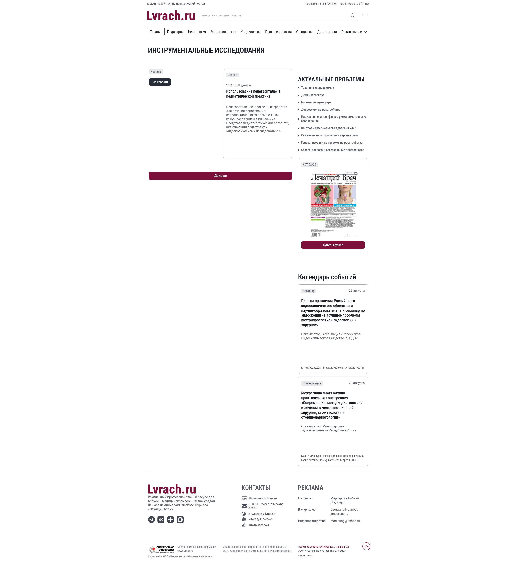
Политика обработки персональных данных (323, 546)
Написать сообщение (263, 498)
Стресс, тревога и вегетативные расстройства (332, 150)
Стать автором (259, 525)
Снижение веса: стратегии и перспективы (329, 135)
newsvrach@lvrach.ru (262, 513)
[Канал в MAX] (181, 519)
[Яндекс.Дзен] (171, 519)
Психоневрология (278, 32)
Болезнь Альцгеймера (316, 102)
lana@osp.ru (339, 514)
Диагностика (327, 32)
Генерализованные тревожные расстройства (332, 143)
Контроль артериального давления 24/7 (328, 128)
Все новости (160, 82)
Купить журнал (333, 245)
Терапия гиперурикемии (317, 88)
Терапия (156, 32)
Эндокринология (223, 32)
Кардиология (251, 32)
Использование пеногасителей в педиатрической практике (253, 94)
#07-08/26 (309, 165)
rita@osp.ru (338, 502)
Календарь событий (327, 277)
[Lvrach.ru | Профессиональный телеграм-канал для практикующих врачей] (152, 519)
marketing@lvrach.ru (345, 521)
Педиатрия (175, 32)
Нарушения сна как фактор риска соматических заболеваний (334, 119)
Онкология (304, 32)
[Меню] (365, 15)
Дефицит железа (312, 95)
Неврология (197, 32)
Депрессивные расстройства (320, 109)
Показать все (351, 32)
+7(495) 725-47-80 (261, 519)
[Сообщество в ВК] (161, 519)
